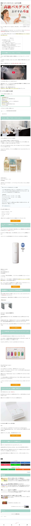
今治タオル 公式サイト (15, 435)
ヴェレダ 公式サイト (15, 384)
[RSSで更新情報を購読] (23, 469)
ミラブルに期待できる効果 (6, 41)
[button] (25, 465)
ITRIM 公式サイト (15, 286)
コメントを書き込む (15, 514)
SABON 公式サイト (15, 220)
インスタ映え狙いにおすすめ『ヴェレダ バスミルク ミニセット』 (11, 46)
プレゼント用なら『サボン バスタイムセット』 (9, 42)
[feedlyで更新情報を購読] (8, 469)
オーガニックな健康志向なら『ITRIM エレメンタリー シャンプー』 (11, 43)
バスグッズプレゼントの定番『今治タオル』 (8, 47)
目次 (10, 38)
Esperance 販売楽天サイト (15, 327)
